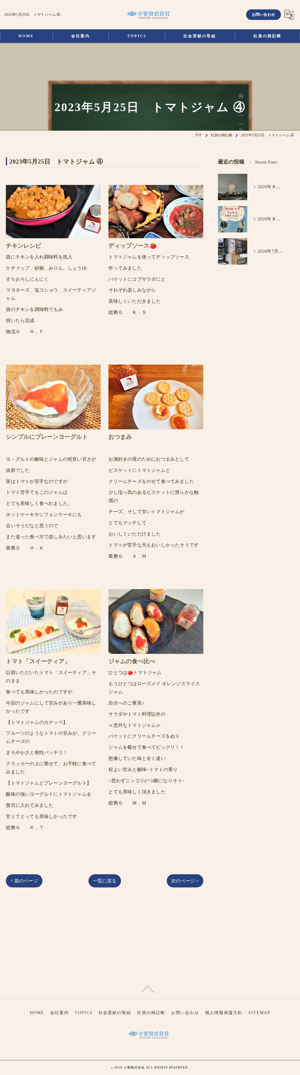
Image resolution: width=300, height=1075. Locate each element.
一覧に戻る (105, 880)
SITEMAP (259, 1013)
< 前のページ (24, 880)
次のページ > (185, 880)
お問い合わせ (263, 14)
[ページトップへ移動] (148, 988)
